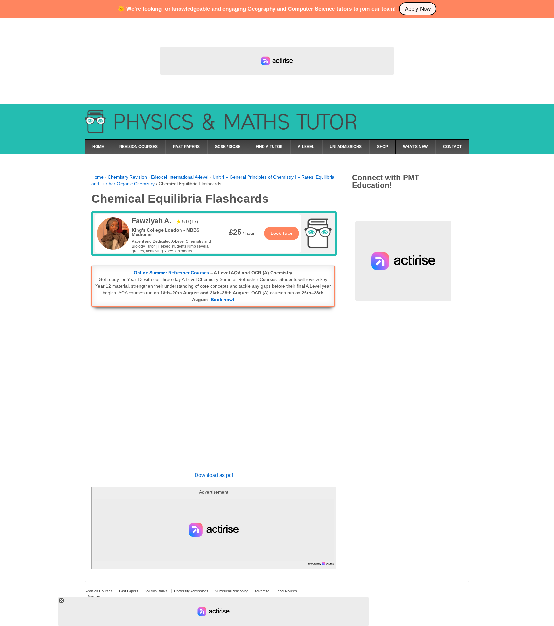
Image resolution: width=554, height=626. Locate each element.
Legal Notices (286, 591)
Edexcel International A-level (179, 177)
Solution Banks (156, 591)
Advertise (262, 591)
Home (97, 177)
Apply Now (418, 9)
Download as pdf (214, 475)
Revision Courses (99, 591)
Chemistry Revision (127, 177)
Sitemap (94, 596)
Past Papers (128, 591)
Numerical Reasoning (231, 591)
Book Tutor (282, 233)
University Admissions (191, 591)
